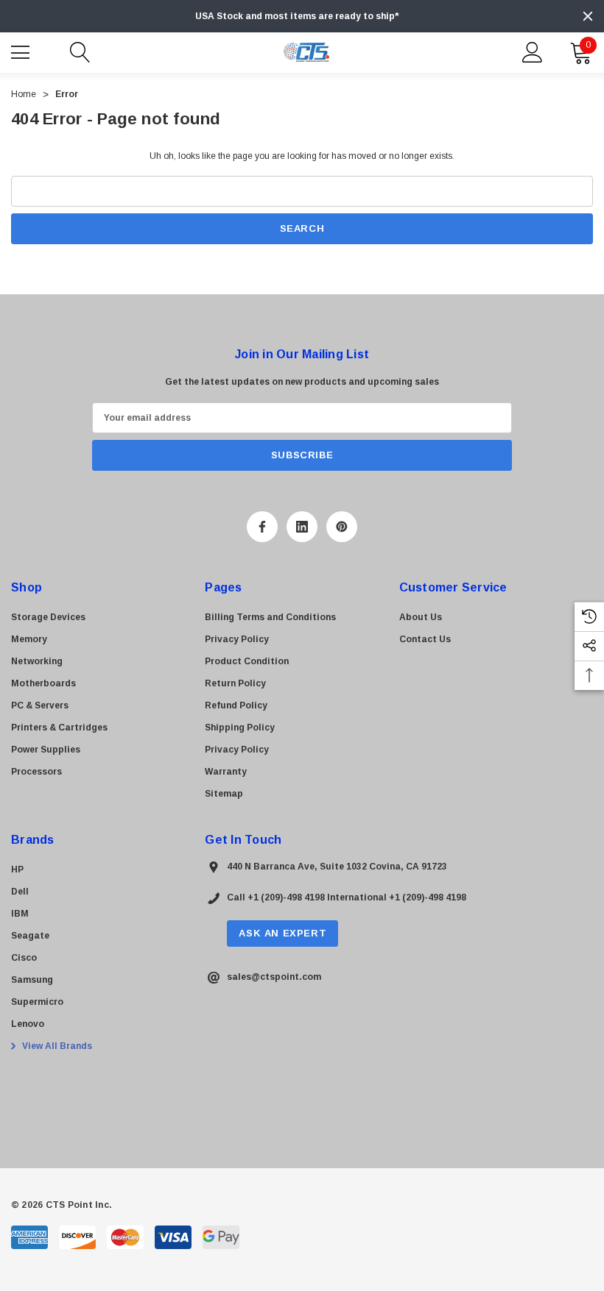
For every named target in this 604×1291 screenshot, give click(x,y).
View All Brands (56, 1046)
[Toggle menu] (22, 51)
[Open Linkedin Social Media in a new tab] (302, 526)
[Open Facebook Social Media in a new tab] (262, 526)
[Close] (587, 16)
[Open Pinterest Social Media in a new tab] (341, 526)
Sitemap (224, 794)
